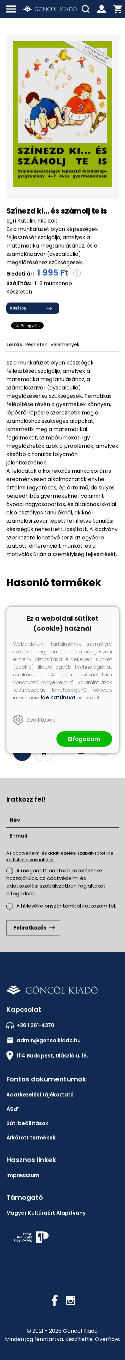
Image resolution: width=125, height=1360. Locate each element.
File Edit (48, 221)
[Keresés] (85, 9)
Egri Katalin (20, 221)
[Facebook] (54, 1300)
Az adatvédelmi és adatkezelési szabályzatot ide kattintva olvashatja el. (59, 856)
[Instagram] (70, 1300)
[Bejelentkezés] (101, 9)
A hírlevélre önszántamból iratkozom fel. (66, 905)
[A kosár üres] (117, 9)
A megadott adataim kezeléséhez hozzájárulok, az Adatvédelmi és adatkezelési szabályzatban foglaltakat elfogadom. (56, 882)
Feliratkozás (30, 927)
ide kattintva (58, 697)
